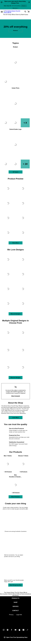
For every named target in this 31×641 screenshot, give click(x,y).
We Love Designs (15, 249)
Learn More (15, 417)
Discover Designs (16, 377)
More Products (15, 496)
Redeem (24, 5)
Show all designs (15, 313)
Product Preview (15, 179)
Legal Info (19, 614)
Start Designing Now (15, 585)
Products (15, 598)
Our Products (15, 452)
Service (16, 606)
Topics (15, 43)
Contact (15, 610)
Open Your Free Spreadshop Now (16, 637)
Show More (15, 242)
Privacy (11, 614)
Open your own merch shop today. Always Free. (15, 2)
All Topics (15, 172)
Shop (15, 602)
